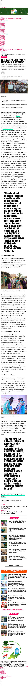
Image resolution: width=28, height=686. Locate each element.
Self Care (2, 46)
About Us (2, 671)
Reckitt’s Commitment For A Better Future (11, 49)
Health (1, 47)
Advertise (2, 670)
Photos (2, 32)
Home (1, 17)
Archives (2, 669)
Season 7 (2, 29)
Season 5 (2, 27)
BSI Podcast (3, 50)
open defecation (5, 134)
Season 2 (2, 23)
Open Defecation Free (16, 500)
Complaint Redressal (5, 676)
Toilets (4, 502)
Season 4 (2, 25)
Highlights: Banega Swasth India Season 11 (11, 18)
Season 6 (2, 28)
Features (3, 53)
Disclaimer (3, 673)
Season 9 (2, 31)
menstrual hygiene (8, 129)
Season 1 (2, 22)
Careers (2, 678)
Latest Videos (3, 21)
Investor (2, 675)
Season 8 (2, 30)
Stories (2, 48)
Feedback (2, 672)
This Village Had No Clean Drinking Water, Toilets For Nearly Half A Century (13, 495)
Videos (2, 19)
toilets (18, 116)
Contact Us (3, 677)
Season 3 (2, 24)
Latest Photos (3, 34)
